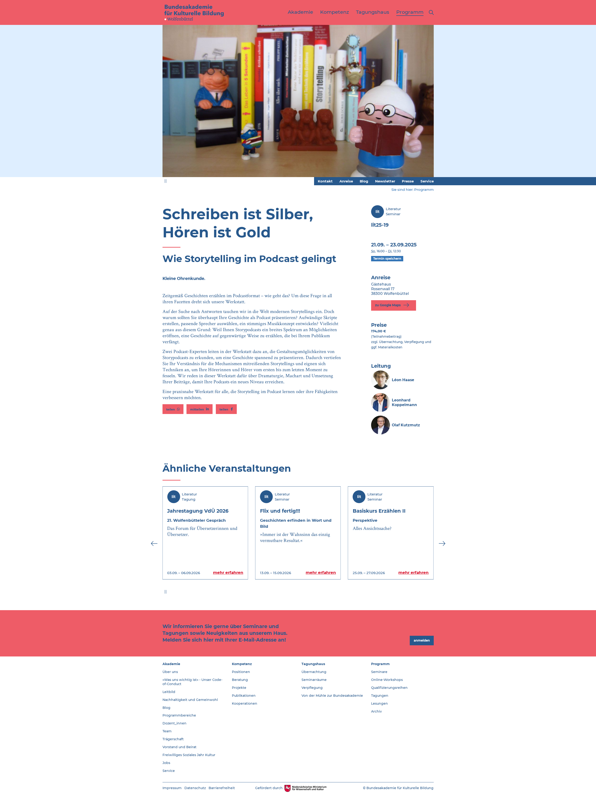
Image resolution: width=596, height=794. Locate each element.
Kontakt (325, 181)
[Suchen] (430, 12)
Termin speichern (387, 258)
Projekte (239, 688)
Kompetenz (242, 664)
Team (167, 731)
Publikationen (244, 695)
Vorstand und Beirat (179, 747)
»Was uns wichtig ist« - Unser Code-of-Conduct (192, 682)
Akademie (171, 664)
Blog (364, 181)
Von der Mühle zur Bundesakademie (332, 695)
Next (442, 103)
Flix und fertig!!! (280, 511)
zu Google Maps (388, 305)
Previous (154, 103)
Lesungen (379, 703)
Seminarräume (314, 680)
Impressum (172, 788)
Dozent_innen (174, 723)
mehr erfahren (228, 572)
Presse (408, 181)
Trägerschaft (173, 739)
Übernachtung (313, 672)
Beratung (240, 680)
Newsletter (385, 181)
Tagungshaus (313, 664)
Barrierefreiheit (222, 788)
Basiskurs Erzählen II (379, 511)
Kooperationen (244, 703)
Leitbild (169, 692)
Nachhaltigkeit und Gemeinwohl (190, 700)
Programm (424, 189)
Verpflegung (312, 688)
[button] (173, 409)
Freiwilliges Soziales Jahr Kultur (189, 755)
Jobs (166, 763)
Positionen (241, 672)
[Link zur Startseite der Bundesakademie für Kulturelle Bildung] (194, 12)
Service (427, 181)
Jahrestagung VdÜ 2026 (197, 511)
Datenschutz (195, 788)
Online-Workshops (387, 680)
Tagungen (379, 695)
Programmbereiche (179, 715)
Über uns (170, 672)
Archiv (376, 711)
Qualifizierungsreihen (389, 688)
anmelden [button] (422, 640)
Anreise (346, 181)
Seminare (379, 672)
